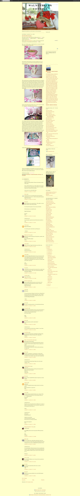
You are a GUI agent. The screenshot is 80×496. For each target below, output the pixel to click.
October (49, 252)
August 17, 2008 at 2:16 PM (30, 349)
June (49, 285)
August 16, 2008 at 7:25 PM (30, 305)
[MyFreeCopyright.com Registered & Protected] (40, 494)
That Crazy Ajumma (27, 280)
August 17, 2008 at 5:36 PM (30, 373)
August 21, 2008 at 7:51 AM (30, 469)
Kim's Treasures (48, 219)
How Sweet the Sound (28, 40)
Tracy (25, 267)
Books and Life (48, 208)
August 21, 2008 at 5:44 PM (30, 475)
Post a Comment (24, 478)
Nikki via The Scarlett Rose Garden (29, 339)
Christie (25, 254)
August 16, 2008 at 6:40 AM (30, 216)
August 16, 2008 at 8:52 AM (30, 246)
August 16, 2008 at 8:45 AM (30, 241)
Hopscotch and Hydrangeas (50, 216)
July (48, 284)
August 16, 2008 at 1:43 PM (30, 287)
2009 (48, 246)
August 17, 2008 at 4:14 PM (30, 363)
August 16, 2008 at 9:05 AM (30, 265)
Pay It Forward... (50, 278)
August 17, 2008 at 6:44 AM (30, 329)
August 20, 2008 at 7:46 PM (30, 455)
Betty (25, 376)
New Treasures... (50, 276)
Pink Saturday (50, 260)
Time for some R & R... (51, 261)
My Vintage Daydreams (49, 225)
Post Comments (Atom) (29, 481)
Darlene (25, 194)
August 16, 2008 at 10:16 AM (30, 272)
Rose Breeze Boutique (49, 233)
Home (33, 479)
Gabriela (25, 225)
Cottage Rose (26, 308)
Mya (25, 464)
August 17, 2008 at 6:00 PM (30, 380)
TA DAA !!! (49, 280)
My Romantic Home (49, 224)
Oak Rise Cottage (48, 229)
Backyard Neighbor (49, 204)
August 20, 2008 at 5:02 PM (30, 444)
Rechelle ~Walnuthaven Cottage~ (52, 72)
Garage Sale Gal (48, 215)
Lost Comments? (50, 272)
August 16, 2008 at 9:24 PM (30, 324)
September (49, 253)
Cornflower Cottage (49, 210)
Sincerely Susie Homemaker (50, 236)
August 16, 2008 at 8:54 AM (30, 251)
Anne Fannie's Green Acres (50, 202)
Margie (25, 438)
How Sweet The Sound (49, 218)
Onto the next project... (51, 266)
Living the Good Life (49, 221)
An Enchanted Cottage (49, 200)
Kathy (25, 320)
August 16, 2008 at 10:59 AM (30, 278)
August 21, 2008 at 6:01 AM (30, 461)
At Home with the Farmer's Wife (50, 203)
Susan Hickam (26, 332)
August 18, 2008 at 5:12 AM (30, 409)
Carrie (25, 302)
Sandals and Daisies (49, 235)
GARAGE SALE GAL (27, 366)
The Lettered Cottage (49, 239)
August (49, 254)
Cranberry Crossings (49, 213)
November (49, 250)
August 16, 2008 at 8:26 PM (30, 317)
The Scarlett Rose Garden (49, 240)
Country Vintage (48, 212)
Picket (25, 352)
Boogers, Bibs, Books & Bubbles (51, 207)
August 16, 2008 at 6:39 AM (30, 199)
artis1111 (25, 457)
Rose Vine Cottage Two (49, 234)
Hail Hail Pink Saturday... (51, 263)
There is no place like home (50, 241)
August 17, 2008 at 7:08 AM (30, 337)
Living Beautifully (49, 220)
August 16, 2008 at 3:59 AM (30, 191)
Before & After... (50, 282)
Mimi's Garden (48, 223)
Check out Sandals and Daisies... (52, 264)
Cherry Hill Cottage (49, 209)
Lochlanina (26, 275)
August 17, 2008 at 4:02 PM (30, 357)
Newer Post (23, 479)
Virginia (25, 243)
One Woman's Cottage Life (50, 230)
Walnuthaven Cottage (40, 7)
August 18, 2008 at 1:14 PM (30, 424)
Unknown (25, 382)
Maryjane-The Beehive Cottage (29, 426)
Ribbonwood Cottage (27, 234)
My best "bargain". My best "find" (53, 271)
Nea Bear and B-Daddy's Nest (50, 226)
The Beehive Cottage (49, 238)
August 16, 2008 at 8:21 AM (30, 232)
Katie (25, 471)
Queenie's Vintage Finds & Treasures (51, 231)
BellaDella (47, 205)
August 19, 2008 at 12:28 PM (30, 436)
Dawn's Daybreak (48, 214)
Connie (25, 392)
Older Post (42, 479)
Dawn (25, 201)
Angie (25, 289)
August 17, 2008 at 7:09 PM (30, 390)
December (49, 249)
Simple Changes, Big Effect (52, 257)
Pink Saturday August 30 (51, 256)
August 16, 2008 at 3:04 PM (30, 300)
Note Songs (47, 228)
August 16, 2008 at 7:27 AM (30, 222)
